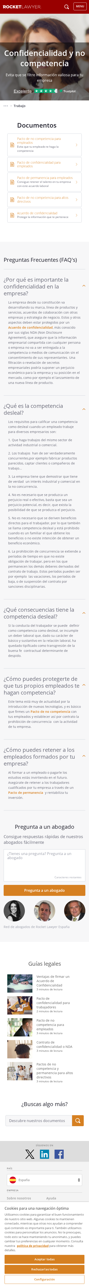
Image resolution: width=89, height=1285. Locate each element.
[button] (6, 106)
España (24, 1180)
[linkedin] (44, 1154)
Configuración (44, 1279)
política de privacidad (33, 1246)
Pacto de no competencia (50, 711)
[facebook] (59, 1154)
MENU (80, 6)
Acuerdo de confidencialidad (30, 327)
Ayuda (51, 1198)
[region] (44, 1243)
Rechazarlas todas (44, 1269)
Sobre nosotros (19, 1198)
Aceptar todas (44, 1259)
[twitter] (29, 1154)
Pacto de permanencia (25, 792)
